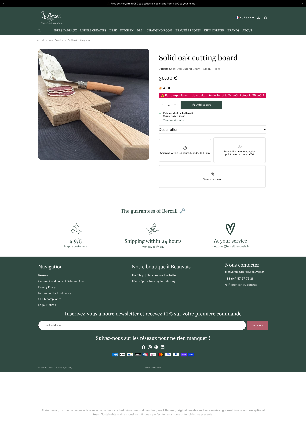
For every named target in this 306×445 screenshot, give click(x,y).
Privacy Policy (47, 287)
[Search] (39, 30)
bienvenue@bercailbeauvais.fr (244, 272)
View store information (173, 120)
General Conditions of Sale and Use (61, 281)
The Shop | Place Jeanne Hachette (154, 275)
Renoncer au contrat (242, 285)
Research (44, 275)
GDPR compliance (49, 299)
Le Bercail (49, 367)
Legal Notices (47, 305)
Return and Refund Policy (54, 293)
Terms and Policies (153, 367)
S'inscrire (257, 325)
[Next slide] (302, 3)
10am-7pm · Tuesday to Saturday (153, 281)
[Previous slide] (3, 3)
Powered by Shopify (63, 367)
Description (168, 129)
